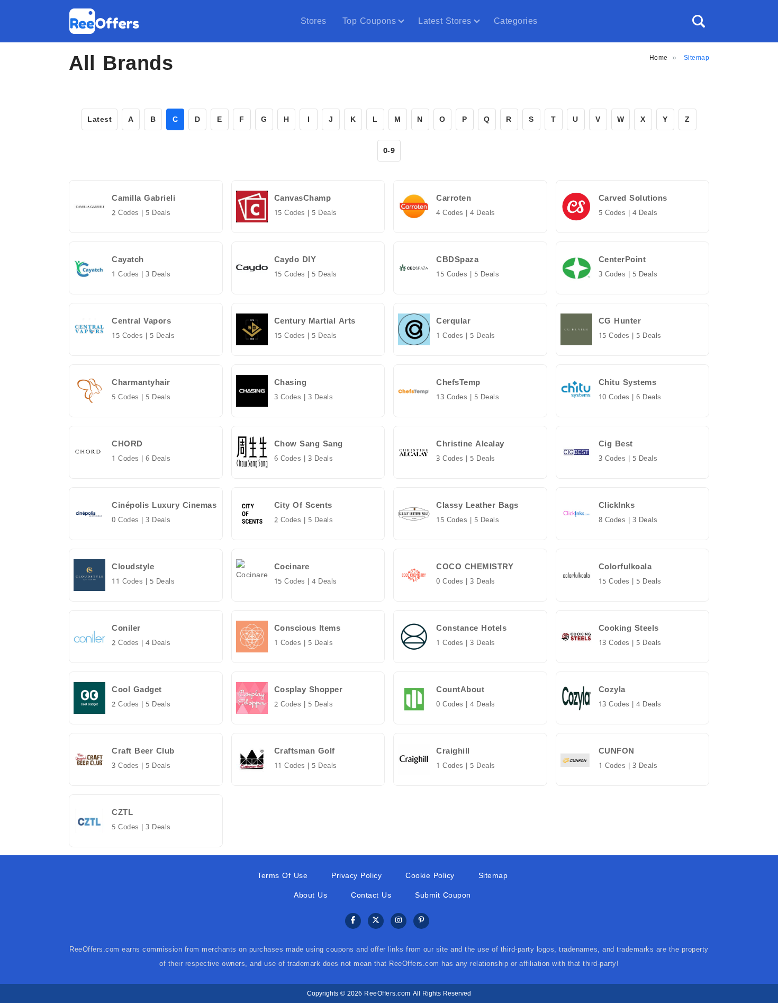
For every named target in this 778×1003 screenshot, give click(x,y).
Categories (516, 21)
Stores (314, 21)
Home (658, 58)
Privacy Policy (356, 875)
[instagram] (398, 921)
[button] (698, 21)
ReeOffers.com (387, 993)
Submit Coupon (443, 895)
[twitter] (376, 921)
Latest (99, 119)
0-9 (389, 151)
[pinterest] (421, 921)
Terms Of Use (282, 875)
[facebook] (353, 921)
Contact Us (371, 895)
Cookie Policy (430, 875)
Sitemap (493, 875)
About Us (310, 895)
